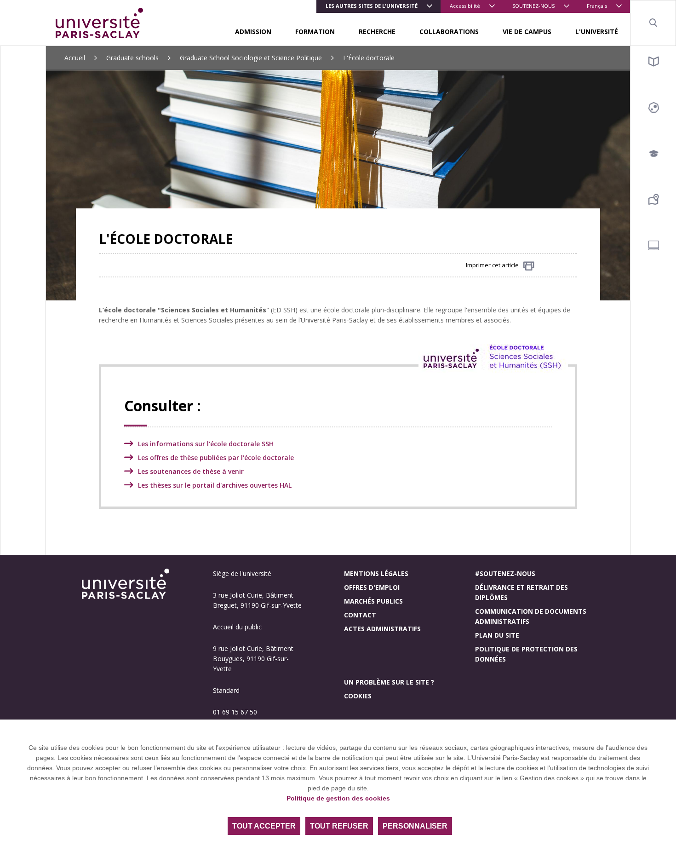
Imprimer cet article (492, 265)
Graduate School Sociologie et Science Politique (251, 57)
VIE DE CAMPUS (527, 31)
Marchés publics (373, 601)
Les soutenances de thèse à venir (191, 471)
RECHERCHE (377, 31)
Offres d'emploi (372, 587)
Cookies (358, 695)
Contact (360, 614)
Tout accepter (264, 826)
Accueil (74, 57)
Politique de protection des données (526, 654)
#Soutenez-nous (505, 573)
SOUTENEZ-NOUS (533, 5)
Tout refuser (339, 826)
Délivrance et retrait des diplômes (521, 592)
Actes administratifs (382, 628)
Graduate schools (132, 57)
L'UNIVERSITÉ (596, 31)
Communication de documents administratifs (530, 616)
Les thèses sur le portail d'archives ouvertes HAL (215, 485)
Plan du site (497, 635)
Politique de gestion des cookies (338, 798)
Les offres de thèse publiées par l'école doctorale (216, 457)
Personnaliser (415, 826)
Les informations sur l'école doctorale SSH (206, 443)
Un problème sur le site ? (389, 682)
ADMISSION (253, 31)
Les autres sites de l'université (372, 5)
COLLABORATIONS (449, 31)
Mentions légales (376, 573)
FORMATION (315, 31)
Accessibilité (465, 5)
